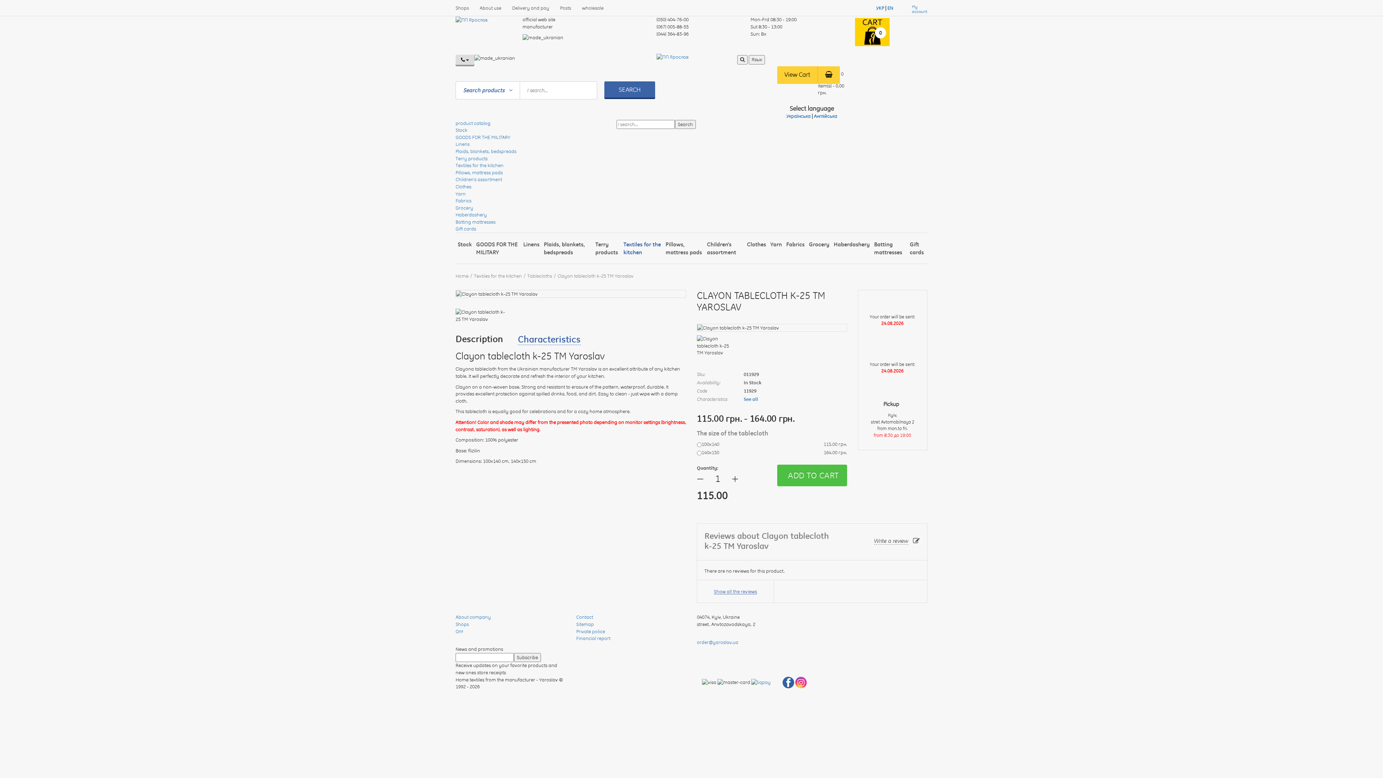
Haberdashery (471, 215)
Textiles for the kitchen (479, 165)
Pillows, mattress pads (479, 172)
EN (890, 8)
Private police (590, 631)
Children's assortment (479, 179)
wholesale (593, 8)
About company (473, 617)
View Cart (797, 74)
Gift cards (466, 229)
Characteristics (549, 339)
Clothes (463, 186)
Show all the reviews (735, 591)
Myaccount (919, 9)
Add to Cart (813, 475)
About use (490, 8)
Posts (565, 8)
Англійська (825, 116)
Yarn (461, 194)
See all (751, 399)
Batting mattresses (476, 222)
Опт (460, 631)
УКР (880, 8)
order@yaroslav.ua (717, 642)
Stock (461, 130)
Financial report (593, 638)
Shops (462, 8)
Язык (757, 59)
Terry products (472, 158)
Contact (584, 617)
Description (479, 339)
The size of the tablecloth (733, 433)
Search (630, 89)
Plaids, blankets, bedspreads (486, 151)
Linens (463, 144)
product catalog (473, 123)
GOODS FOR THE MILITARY (483, 137)
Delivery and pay (530, 8)
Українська (799, 116)
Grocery (464, 208)
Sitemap (585, 624)
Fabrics (463, 201)
